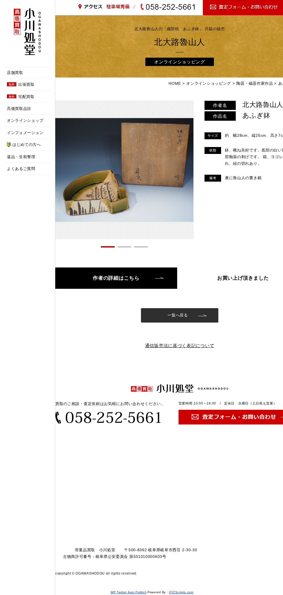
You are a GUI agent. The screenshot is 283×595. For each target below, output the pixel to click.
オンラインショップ (25, 120)
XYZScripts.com (181, 592)
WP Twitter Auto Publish (128, 592)
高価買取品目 (19, 108)
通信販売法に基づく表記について (179, 345)
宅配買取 (22, 96)
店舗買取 (15, 72)
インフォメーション (25, 132)
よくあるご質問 (21, 168)
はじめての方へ (26, 144)
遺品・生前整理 (21, 156)
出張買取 (22, 84)
